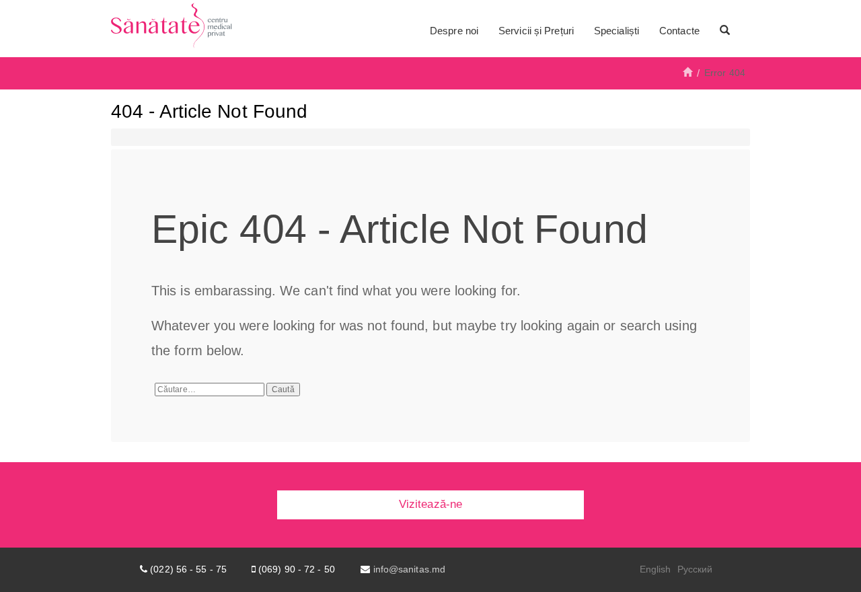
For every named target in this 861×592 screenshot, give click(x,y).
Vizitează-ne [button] (430, 504)
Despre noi (454, 30)
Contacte (679, 30)
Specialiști (616, 30)
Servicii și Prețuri (536, 30)
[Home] (687, 72)
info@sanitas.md (409, 569)
